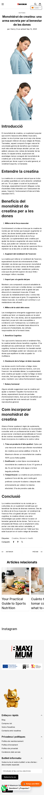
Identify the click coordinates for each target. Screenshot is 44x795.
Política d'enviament (10, 745)
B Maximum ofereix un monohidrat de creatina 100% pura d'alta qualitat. (23, 454)
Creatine (15, 538)
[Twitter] (22, 542)
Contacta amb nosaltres (11, 731)
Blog (3, 720)
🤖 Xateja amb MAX (31, 784)
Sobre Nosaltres (8, 727)
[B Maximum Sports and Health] (22, 4)
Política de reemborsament (12, 741)
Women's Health (26, 538)
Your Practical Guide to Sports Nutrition (14, 603)
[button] (39, 4)
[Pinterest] (18, 542)
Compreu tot (7, 723)
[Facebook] (13, 542)
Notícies (22, 13)
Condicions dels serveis (11, 752)
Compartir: (6, 542)
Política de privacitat (10, 748)
